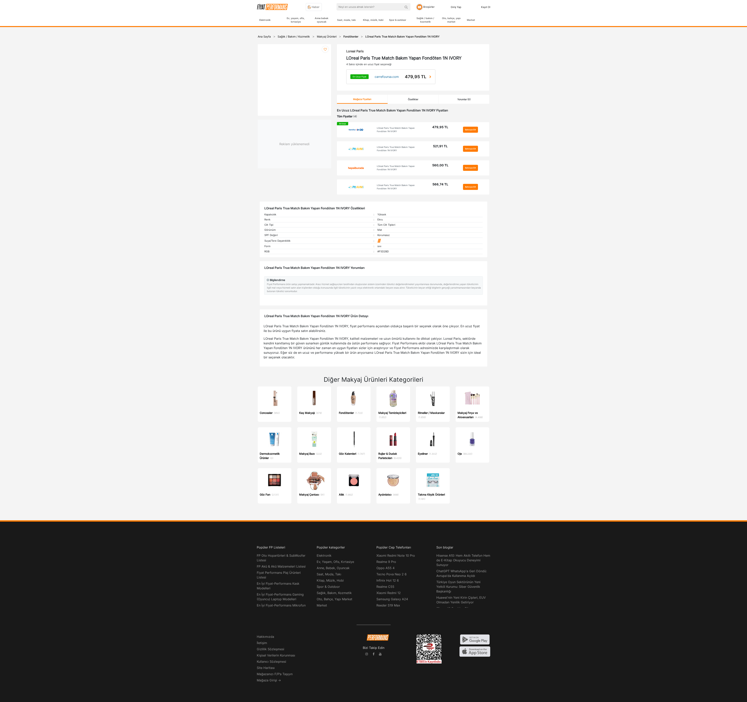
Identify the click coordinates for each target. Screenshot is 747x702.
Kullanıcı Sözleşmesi (271, 661)
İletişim (262, 643)
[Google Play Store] (474, 639)
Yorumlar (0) (464, 99)
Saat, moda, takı (346, 19)
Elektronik (265, 19)
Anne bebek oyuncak (321, 20)
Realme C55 (385, 587)
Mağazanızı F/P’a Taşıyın (275, 674)
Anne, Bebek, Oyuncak (333, 568)
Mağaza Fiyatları (362, 99)
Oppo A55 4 (385, 568)
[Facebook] (373, 654)
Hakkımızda (265, 637)
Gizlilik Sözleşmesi (270, 649)
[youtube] (380, 654)
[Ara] (406, 7)
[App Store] (474, 651)
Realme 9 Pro (386, 562)
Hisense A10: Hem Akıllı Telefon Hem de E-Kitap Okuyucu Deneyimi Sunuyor (463, 560)
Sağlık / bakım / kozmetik (425, 20)
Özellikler (413, 99)
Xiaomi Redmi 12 (388, 593)
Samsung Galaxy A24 (392, 599)
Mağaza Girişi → (269, 680)
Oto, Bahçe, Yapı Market (334, 599)
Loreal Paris (355, 51)
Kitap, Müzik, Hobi (330, 580)
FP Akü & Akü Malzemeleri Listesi (281, 566)
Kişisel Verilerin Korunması (276, 655)
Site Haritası (266, 668)
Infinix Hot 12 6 (387, 580)
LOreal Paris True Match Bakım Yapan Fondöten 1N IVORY (396, 130)
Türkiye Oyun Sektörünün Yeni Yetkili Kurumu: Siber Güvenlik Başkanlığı (458, 586)
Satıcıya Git (470, 129)
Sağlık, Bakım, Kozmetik (334, 593)
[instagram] (367, 654)
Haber (315, 7)
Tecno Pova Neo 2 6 (391, 574)
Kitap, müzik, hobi (373, 19)
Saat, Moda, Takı (329, 574)
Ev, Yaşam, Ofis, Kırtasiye (335, 562)
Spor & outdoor (397, 19)
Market (471, 19)
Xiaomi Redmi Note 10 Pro (395, 555)
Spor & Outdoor (328, 587)
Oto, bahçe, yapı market (451, 20)
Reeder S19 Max (388, 605)
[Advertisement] (732, 90)
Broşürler (429, 6)
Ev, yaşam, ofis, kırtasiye (296, 20)
